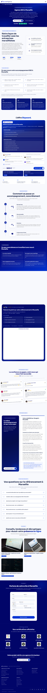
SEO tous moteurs (4, 680)
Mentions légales (4, 691)
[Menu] (45, 1)
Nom (13, 594)
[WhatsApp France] (40, 689)
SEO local (2, 681)
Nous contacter (19, 679)
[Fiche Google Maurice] (44, 689)
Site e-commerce (3, 672)
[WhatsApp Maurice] (42, 689)
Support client (19, 681)
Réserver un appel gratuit (22, 659)
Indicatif (14, 602)
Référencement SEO (4, 679)
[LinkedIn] (36, 689)
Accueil (3, 4)
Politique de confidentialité (12, 691)
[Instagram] (32, 689)
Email (13, 598)
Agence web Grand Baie (20, 672)
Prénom (25, 594)
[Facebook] (30, 689)
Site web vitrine (3, 671)
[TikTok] (34, 689)
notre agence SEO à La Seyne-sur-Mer (31, 466)
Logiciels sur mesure (35, 672)
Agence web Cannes (20, 671)
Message (13, 609)
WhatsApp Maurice (19, 684)
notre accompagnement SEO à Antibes (32, 465)
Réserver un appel (17, 20)
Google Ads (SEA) (3, 684)
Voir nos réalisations (29, 20)
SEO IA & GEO (3, 683)
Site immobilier (3, 675)
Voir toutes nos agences (9, 468)
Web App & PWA (34, 671)
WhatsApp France (19, 683)
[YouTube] (38, 689)
